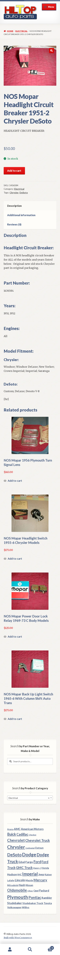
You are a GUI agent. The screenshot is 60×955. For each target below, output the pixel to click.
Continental (30, 848)
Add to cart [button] (15, 480)
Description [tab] (14, 205)
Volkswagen (14, 907)
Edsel (22, 862)
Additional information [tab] (21, 215)
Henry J (37, 868)
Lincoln (20, 880)
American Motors (32, 829)
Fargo (29, 862)
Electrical (21, 31)
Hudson (12, 874)
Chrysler (14, 192)
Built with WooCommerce (18, 937)
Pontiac (34, 897)
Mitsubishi (12, 885)
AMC (17, 829)
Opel (36, 890)
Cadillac (22, 834)
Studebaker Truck (32, 903)
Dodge (29, 854)
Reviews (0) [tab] (14, 224)
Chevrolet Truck (37, 840)
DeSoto (24, 192)
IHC (19, 874)
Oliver (30, 891)
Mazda (29, 880)
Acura (10, 829)
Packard (44, 890)
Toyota (48, 903)
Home (10, 31)
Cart (46, 946)
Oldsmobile (17, 890)
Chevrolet (16, 840)
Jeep (41, 874)
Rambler (47, 897)
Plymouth (17, 897)
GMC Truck (24, 867)
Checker (32, 835)
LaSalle (10, 880)
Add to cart (14, 170)
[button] (51, 50)
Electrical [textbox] (29, 798)
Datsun (39, 847)
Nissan (29, 885)
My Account (10, 949)
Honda (45, 868)
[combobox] (30, 798)
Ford (37, 862)
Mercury (40, 880)
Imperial (30, 873)
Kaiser (48, 874)
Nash (22, 885)
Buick (11, 834)
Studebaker (14, 903)
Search (30, 949)
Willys (25, 907)
